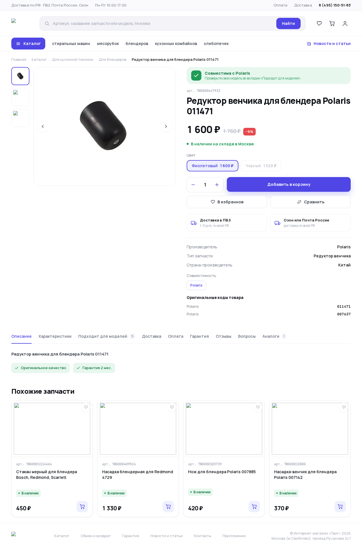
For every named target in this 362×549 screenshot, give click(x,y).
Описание (21, 336)
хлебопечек (216, 43)
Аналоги (273, 336)
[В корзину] (82, 506)
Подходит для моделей (105, 336)
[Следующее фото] (166, 126)
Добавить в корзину (288, 184)
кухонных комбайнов (176, 43)
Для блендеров (112, 59)
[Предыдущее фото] (42, 126)
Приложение (234, 535)
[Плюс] (217, 184)
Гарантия (199, 336)
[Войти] (345, 23)
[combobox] (163, 23)
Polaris (196, 285)
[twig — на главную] (21, 23)
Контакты (202, 535)
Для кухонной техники (72, 59)
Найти (288, 23)
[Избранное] (319, 23)
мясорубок (108, 43)
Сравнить (314, 201)
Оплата (280, 5)
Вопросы (247, 336)
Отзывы (223, 336)
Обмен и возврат (96, 535)
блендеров (137, 43)
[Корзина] (332, 23)
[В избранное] (85, 407)
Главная (18, 59)
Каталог (32, 43)
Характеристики (55, 336)
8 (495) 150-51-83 (335, 5)
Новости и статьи (332, 43)
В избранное (230, 201)
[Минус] (193, 184)
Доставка (303, 5)
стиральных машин (71, 43)
